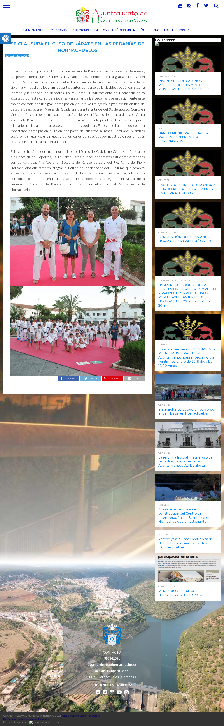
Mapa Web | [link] (44, 718)
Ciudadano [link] (59, 30)
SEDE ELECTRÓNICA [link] (176, 30)
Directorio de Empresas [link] (90, 30)
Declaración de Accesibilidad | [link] (20, 718)
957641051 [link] (112, 658)
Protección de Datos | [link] (87, 715)
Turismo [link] (153, 30)
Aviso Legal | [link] (68, 715)
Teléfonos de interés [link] (128, 30)
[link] (5, 38)
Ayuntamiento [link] (33, 30)
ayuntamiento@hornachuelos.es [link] (112, 664)
